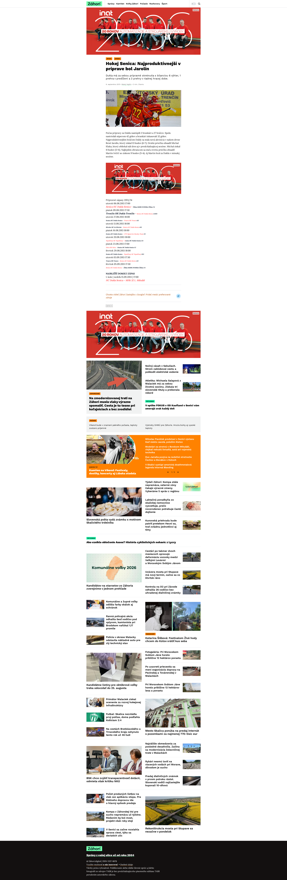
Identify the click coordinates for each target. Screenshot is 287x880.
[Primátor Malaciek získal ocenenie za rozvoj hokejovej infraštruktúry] (95, 702)
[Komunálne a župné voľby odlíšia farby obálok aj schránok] (95, 604)
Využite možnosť (102, 864)
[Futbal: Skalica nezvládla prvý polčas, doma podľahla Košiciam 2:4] (95, 717)
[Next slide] (178, 472)
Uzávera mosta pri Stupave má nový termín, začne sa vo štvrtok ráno (162, 574)
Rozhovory (154, 3)
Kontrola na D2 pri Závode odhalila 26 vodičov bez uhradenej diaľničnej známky (163, 589)
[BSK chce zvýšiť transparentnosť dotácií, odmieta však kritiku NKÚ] (114, 760)
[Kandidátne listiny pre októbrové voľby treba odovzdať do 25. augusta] (114, 667)
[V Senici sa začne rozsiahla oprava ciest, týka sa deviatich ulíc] (95, 832)
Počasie (144, 3)
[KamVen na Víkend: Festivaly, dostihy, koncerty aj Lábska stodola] (114, 449)
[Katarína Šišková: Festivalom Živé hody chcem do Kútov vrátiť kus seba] (173, 616)
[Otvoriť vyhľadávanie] (199, 3)
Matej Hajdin (126, 84)
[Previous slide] (168, 472)
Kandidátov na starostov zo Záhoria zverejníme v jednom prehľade (109, 587)
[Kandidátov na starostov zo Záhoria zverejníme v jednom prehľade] (114, 567)
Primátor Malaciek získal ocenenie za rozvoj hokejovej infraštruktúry (123, 702)
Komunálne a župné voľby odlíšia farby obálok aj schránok (122, 604)
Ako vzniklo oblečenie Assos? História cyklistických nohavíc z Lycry (131, 542)
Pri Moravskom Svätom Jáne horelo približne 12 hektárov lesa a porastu (162, 687)
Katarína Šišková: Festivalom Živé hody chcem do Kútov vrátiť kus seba (171, 639)
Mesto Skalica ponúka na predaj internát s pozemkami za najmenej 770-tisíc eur (172, 732)
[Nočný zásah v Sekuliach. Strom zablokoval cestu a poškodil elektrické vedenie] (192, 369)
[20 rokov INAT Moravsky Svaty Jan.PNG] (143, 31)
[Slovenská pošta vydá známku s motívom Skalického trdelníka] (114, 501)
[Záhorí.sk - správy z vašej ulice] (94, 3)
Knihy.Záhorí (132, 3)
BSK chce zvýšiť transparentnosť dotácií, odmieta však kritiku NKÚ (113, 780)
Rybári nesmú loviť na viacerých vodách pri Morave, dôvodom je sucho (163, 764)
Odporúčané (95, 393)
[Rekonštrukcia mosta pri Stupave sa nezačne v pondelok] (173, 810)
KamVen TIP (93, 467)
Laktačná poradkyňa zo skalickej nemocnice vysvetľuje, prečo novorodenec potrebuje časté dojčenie (163, 505)
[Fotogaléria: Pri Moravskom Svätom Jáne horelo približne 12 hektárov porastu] (192, 655)
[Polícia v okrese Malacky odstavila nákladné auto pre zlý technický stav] (95, 640)
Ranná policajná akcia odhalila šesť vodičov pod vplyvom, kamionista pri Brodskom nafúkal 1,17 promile (121, 622)
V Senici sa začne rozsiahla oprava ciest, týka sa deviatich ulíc (122, 832)
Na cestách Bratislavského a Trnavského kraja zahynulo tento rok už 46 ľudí (123, 731)
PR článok (150, 401)
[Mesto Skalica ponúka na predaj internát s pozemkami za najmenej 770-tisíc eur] (173, 713)
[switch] (193, 3)
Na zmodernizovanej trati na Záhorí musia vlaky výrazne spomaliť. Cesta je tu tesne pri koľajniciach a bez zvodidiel (112, 403)
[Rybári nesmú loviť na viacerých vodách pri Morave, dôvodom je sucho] (192, 764)
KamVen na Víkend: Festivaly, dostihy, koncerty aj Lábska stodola (112, 472)
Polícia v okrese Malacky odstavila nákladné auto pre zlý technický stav (123, 640)
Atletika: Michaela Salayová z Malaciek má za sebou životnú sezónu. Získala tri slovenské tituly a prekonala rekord (163, 386)
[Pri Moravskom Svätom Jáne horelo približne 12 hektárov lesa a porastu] (192, 687)
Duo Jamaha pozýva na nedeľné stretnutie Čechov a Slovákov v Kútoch (168, 458)
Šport (164, 3)
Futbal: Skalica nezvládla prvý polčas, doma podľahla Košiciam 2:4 (123, 717)
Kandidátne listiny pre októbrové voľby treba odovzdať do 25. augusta (111, 686)
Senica (109, 306)
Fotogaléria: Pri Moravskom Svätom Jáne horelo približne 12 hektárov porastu (163, 655)
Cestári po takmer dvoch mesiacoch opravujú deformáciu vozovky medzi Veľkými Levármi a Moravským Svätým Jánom (162, 557)
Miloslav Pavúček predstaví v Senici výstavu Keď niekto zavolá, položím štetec (169, 440)
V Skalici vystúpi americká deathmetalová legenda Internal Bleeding (168, 466)
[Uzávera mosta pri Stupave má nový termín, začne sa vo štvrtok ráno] (192, 575)
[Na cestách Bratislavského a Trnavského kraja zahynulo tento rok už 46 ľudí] (95, 732)
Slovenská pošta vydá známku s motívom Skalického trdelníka (113, 521)
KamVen (120, 3)
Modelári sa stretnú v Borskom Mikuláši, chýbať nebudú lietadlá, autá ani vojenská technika (168, 449)
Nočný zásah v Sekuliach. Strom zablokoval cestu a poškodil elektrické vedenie (161, 368)
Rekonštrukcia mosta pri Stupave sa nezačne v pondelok (169, 830)
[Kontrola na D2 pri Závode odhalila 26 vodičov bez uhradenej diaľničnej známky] (192, 589)
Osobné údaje (126, 864)
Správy (111, 3)
